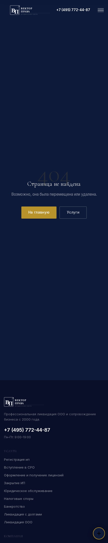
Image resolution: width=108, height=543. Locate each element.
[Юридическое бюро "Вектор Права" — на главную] (30, 10)
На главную (39, 212)
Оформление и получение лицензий (34, 475)
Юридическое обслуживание (28, 491)
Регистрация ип (17, 459)
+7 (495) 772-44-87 (73, 10)
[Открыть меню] (100, 10)
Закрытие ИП (14, 483)
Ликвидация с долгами (23, 514)
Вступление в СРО (19, 467)
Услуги (73, 212)
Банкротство (14, 506)
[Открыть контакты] (99, 533)
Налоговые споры (18, 499)
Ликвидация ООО (18, 522)
